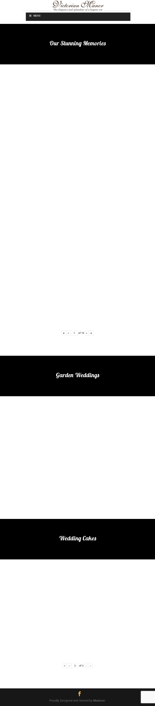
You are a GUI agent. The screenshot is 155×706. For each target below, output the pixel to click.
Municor (99, 700)
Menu (37, 15)
